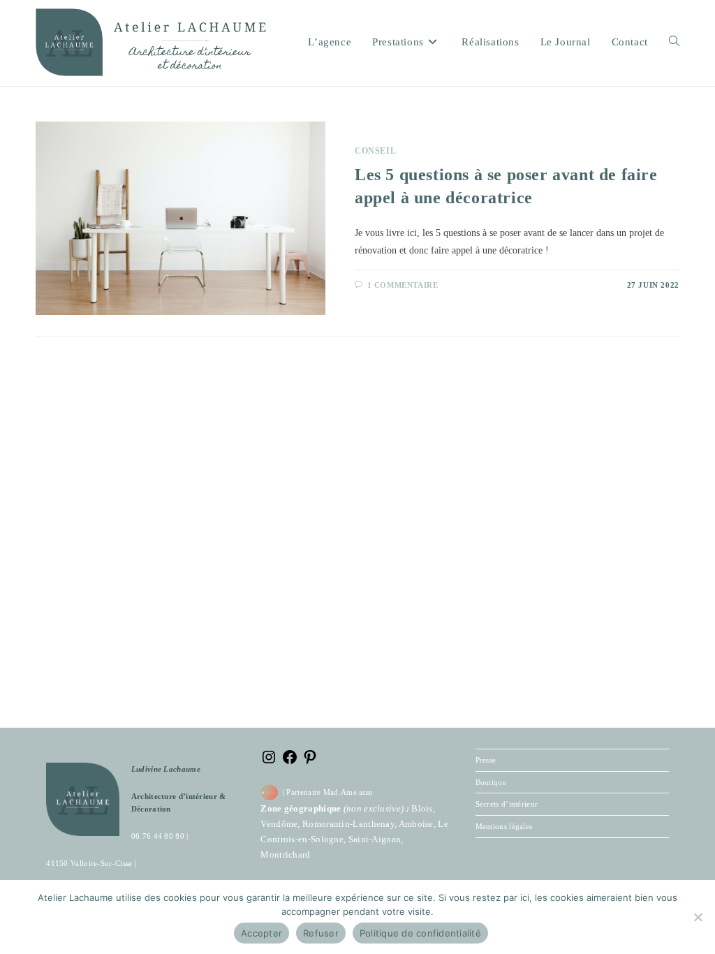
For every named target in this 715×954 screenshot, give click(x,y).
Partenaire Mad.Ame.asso (329, 792)
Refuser (321, 933)
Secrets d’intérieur (507, 804)
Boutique (491, 782)
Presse (486, 760)
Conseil (375, 151)
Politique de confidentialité (420, 933)
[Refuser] (698, 917)
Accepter (261, 933)
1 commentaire (402, 285)
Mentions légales (504, 826)
